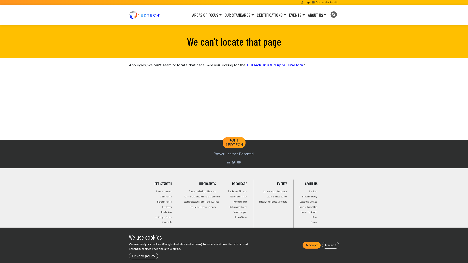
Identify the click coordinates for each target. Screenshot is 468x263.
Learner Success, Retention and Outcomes (201, 201)
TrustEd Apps (166, 212)
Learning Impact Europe (277, 196)
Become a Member (164, 191)
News (314, 217)
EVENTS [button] (295, 15)
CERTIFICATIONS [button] (270, 15)
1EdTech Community (238, 196)
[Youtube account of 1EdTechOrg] (239, 162)
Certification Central (238, 206)
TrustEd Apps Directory (237, 191)
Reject (330, 245)
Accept (311, 245)
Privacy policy (143, 256)
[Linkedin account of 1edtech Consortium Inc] (229, 162)
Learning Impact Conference (275, 191)
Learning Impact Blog (308, 206)
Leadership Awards (309, 212)
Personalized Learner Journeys (202, 206)
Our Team (313, 191)
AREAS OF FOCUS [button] (205, 15)
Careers (313, 222)
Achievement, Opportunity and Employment (202, 196)
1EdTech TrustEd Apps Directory (274, 65)
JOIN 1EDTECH (234, 142)
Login (308, 2)
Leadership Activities (308, 201)
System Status (241, 217)
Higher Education (164, 201)
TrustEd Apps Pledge (163, 217)
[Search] (333, 14)
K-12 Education (166, 196)
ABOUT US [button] (315, 15)
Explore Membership (327, 2)
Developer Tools (240, 201)
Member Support (240, 212)
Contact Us (166, 222)
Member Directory (309, 196)
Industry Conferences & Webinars (273, 201)
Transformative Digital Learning (202, 191)
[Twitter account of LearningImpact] (234, 162)
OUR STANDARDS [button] (237, 15)
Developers (166, 206)
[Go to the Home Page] (144, 15)
